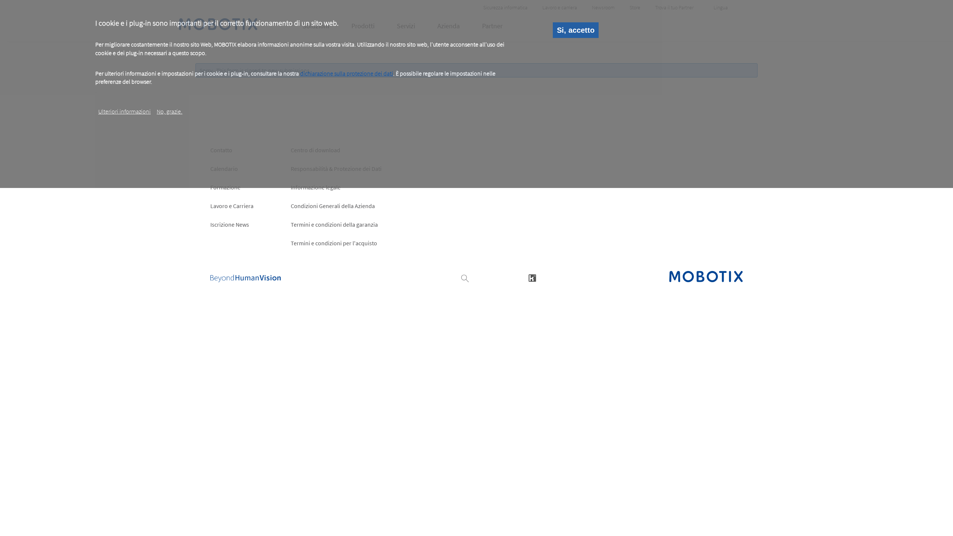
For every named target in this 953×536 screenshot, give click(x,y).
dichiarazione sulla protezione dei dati (346, 73)
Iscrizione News (229, 224)
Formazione (225, 187)
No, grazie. (169, 111)
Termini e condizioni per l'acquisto (334, 243)
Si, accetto (576, 30)
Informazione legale (316, 187)
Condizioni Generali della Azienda (333, 206)
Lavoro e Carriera (232, 206)
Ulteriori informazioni (124, 111)
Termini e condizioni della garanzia (334, 224)
